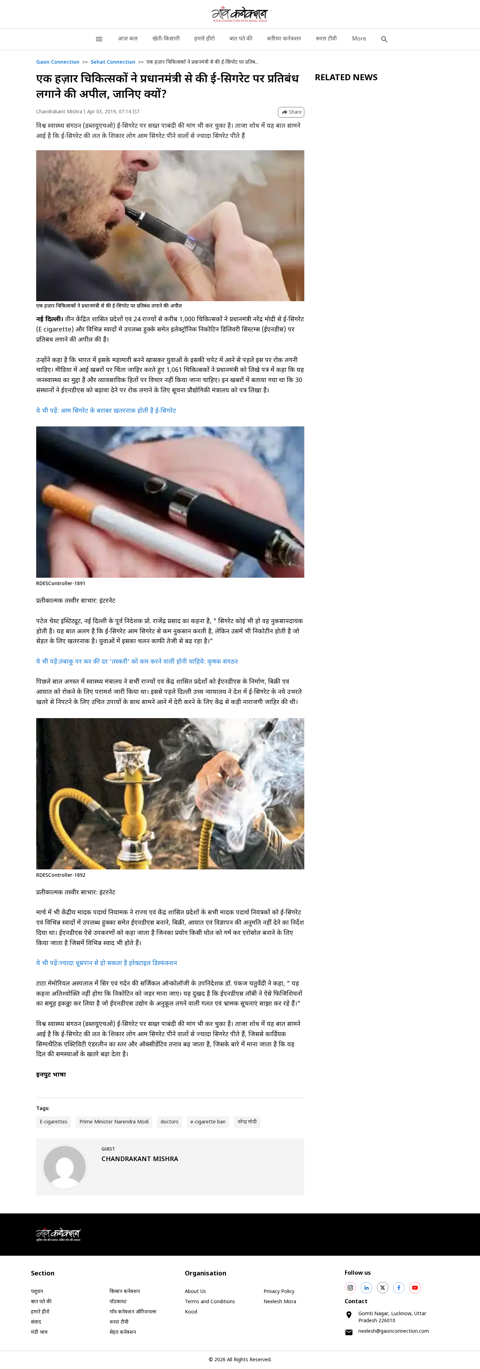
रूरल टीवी (326, 39)
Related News (346, 78)
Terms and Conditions (210, 1302)
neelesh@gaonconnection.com (393, 1331)
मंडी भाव (39, 1332)
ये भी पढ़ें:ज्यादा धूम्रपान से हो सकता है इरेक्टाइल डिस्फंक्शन (106, 963)
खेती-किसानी (166, 39)
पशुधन (37, 1291)
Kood (191, 1312)
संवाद (36, 1322)
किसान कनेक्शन (125, 1291)
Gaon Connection (57, 62)
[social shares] (350, 1287)
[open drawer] (99, 39)
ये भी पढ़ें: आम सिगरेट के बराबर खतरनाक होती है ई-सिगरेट (106, 411)
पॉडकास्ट (118, 1302)
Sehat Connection (113, 62)
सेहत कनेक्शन (123, 1332)
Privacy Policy (279, 1291)
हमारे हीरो (204, 39)
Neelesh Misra (280, 1302)
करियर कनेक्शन (284, 39)
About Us (195, 1291)
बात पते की (240, 39)
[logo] (240, 14)
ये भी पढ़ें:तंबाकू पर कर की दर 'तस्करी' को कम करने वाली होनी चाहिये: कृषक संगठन (137, 662)
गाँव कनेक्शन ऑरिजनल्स (133, 1312)
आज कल (128, 39)
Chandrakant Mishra (59, 112)
